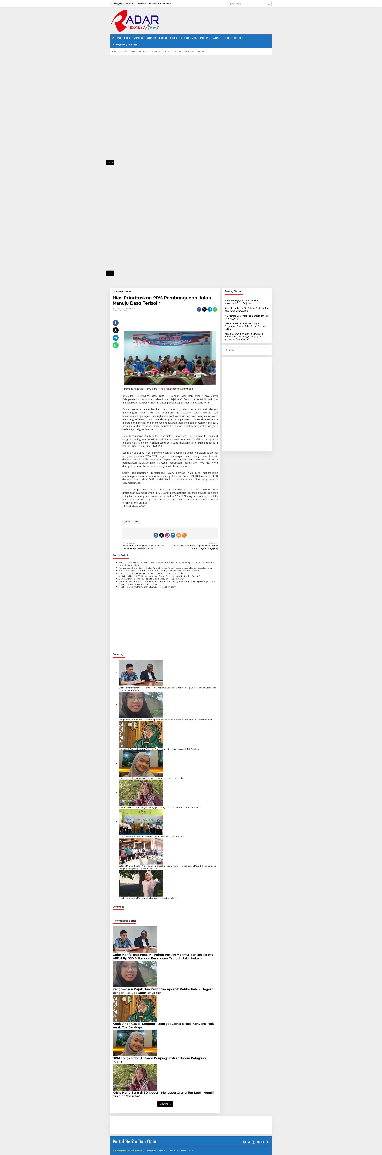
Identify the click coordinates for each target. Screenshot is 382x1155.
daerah (127, 521)
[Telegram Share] (209, 309)
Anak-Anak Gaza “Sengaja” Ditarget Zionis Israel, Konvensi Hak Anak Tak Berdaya (159, 570)
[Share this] (199, 309)
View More (165, 1103)
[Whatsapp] (215, 309)
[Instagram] (167, 535)
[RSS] (184, 535)
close (110, 162)
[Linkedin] (173, 535)
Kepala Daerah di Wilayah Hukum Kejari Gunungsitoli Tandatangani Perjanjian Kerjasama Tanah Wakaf (244, 336)
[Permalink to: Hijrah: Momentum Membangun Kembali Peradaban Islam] (141, 883)
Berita (115, 310)
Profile (162, 1150)
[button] (269, 3)
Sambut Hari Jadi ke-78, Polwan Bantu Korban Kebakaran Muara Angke (247, 309)
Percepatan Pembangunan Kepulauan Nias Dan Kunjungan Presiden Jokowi (143, 546)
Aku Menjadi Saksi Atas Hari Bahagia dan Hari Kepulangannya (247, 317)
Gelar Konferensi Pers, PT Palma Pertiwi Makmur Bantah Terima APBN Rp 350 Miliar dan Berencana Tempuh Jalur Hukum (167, 563)
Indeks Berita (187, 1150)
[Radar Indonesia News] (134, 20)
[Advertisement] (124, 109)
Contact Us (150, 1150)
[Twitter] (161, 535)
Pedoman (173, 1150)
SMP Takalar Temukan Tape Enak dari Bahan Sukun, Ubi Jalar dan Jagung (196, 546)
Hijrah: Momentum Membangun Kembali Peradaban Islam (147, 586)
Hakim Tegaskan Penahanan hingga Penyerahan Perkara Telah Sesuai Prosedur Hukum (245, 326)
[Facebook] (156, 535)
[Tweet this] (204, 309)
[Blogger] (178, 535)
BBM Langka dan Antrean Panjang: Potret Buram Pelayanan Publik (152, 573)
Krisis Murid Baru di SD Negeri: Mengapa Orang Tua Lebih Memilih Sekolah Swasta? (159, 576)
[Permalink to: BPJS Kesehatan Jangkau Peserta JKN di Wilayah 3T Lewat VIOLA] (141, 821)
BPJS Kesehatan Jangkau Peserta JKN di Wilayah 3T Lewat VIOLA (151, 578)
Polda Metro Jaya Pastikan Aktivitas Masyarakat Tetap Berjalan (242, 302)
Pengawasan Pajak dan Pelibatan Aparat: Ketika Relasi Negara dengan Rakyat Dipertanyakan (165, 568)
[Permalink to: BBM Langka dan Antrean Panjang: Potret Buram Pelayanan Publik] (141, 763)
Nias (137, 521)
